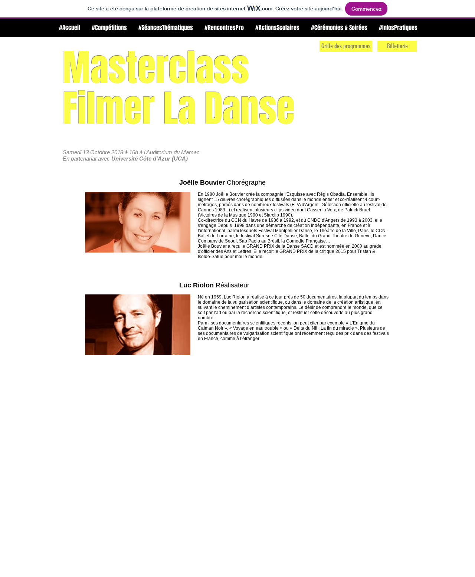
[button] (109, 28)
